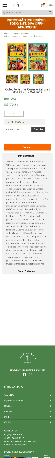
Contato (8, 422)
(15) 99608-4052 (15, 438)
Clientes (8, 411)
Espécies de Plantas (21, 33)
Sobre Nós (9, 395)
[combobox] (24, 12)
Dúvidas (8, 406)
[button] (12, 82)
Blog (6, 416)
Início (6, 33)
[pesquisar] (50, 12)
